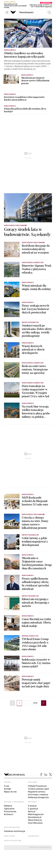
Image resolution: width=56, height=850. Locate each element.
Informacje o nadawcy (38, 794)
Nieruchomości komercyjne (33, 262)
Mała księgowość (36, 814)
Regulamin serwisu (36, 792)
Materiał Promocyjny (30, 636)
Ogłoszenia (9, 809)
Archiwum (8, 814)
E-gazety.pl (33, 809)
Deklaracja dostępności (38, 797)
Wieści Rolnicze (35, 820)
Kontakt (7, 789)
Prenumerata (10, 811)
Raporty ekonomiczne (30, 322)
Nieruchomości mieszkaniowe (15, 225)
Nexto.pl (31, 811)
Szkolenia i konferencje (14, 831)
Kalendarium (33, 836)
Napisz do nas (10, 792)
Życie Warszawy (35, 823)
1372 (35, 703)
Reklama (8, 806)
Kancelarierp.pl (34, 817)
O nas (6, 786)
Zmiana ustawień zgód (38, 789)
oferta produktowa (12, 841)
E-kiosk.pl (32, 806)
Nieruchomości (26, 12)
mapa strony (9, 836)
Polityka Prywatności (37, 786)
